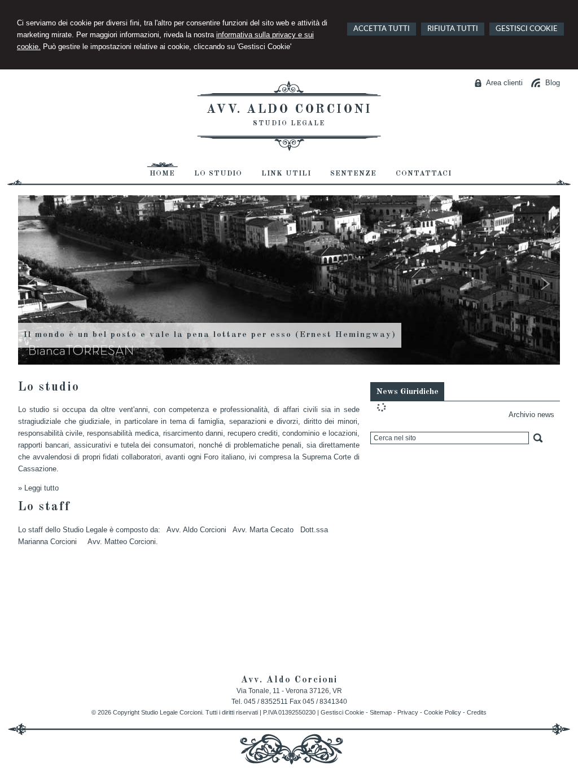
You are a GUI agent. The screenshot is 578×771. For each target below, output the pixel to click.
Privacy (407, 712)
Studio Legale (289, 123)
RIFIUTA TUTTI (452, 29)
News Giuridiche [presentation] (407, 392)
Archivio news (531, 414)
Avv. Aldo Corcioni (289, 109)
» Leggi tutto (38, 488)
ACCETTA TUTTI (381, 29)
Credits (477, 712)
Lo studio (49, 387)
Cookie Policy (442, 712)
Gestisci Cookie (342, 712)
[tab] (407, 391)
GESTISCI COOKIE (527, 29)
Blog (552, 82)
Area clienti (504, 82)
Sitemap (381, 712)
